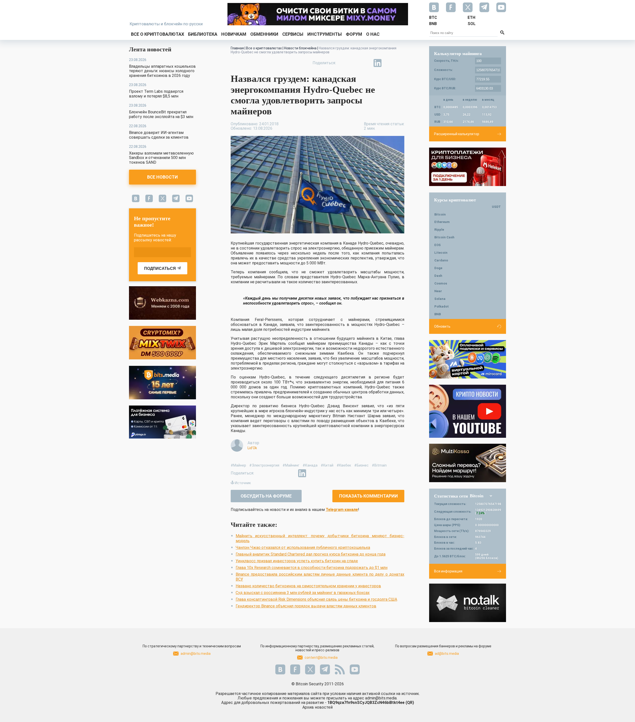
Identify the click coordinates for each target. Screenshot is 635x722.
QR (410, 702)
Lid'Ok (252, 448)
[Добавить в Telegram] (366, 63)
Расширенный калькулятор (456, 134)
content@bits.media (321, 657)
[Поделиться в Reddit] (400, 63)
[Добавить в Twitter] (355, 63)
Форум (354, 34)
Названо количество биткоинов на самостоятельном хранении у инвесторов (308, 586)
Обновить (442, 326)
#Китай (327, 465)
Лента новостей (150, 49)
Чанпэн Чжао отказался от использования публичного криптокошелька (303, 547)
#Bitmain (379, 465)
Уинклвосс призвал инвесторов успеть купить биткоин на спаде (297, 561)
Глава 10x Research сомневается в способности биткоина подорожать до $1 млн (311, 567)
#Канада (310, 465)
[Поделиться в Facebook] (343, 63)
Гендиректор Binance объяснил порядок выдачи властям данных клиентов (306, 606)
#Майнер (238, 465)
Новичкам (233, 34)
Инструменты (324, 34)
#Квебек (344, 465)
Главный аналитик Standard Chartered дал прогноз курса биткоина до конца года (310, 554)
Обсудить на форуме (266, 496)
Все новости (162, 177)
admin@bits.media (196, 654)
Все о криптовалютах (157, 34)
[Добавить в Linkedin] (377, 63)
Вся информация (448, 571)
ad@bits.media (447, 654)
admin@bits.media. (381, 698)
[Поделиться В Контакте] (389, 63)
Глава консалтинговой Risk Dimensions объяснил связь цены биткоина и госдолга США (316, 599)
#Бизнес (361, 465)
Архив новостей (317, 707)
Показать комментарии (368, 496)
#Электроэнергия (264, 465)
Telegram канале (342, 509)
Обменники (264, 34)
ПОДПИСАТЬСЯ (160, 268)
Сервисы (292, 34)
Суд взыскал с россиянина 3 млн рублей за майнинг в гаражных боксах (303, 592)
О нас (373, 34)
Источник (243, 483)
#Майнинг (291, 465)
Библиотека (202, 34)
